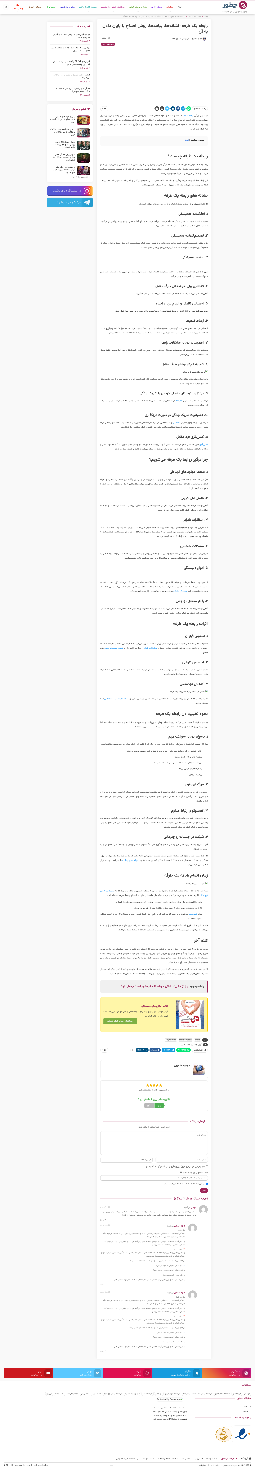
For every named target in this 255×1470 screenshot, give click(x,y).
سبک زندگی (156, 7)
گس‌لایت (193, 914)
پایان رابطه (197, 1044)
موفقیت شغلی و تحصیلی (113, 7)
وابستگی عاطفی (180, 591)
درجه (246, 1406)
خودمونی (247, 1393)
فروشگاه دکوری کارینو (172, 1393)
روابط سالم (188, 115)
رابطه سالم (186, 1044)
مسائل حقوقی (34, 7)
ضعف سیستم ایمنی (113, 648)
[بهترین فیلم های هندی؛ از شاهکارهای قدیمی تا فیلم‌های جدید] (83, 120)
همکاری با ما (198, 1458)
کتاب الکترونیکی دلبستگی (154, 1006)
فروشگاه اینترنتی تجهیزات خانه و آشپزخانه (197, 1393)
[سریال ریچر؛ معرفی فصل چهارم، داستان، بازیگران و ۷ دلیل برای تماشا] (83, 158)
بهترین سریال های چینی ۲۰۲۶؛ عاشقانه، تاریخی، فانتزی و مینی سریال (70, 49)
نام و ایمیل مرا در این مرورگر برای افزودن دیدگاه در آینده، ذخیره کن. (175, 1166)
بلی (159, 1105)
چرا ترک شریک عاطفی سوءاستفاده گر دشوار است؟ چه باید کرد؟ (154, 986)
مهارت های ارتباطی (88, 7)
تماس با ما (185, 1458)
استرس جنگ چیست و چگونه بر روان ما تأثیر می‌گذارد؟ (71, 76)
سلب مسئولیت (149, 1458)
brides (197, 1040)
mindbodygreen (185, 1040)
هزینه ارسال (237, 1393)
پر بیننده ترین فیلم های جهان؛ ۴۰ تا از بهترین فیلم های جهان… (64, 170)
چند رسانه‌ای (17, 9)
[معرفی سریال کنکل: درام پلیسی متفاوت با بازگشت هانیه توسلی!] (83, 145)
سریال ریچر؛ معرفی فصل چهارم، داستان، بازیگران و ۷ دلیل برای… (64, 157)
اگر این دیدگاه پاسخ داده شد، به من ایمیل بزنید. (184, 1184)
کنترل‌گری (203, 444)
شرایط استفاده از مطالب (168, 1458)
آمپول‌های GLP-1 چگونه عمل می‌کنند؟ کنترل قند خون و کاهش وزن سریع (71, 63)
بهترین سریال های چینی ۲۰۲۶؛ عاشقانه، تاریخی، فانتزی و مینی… (62, 132)
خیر (148, 1105)
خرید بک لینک (147, 1393)
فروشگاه (244, 1458)
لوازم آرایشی (85, 1393)
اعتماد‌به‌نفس (120, 699)
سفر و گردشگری (67, 7)
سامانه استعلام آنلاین (222, 1393)
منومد (245, 1411)
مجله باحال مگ (72, 1393)
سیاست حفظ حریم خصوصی (128, 1458)
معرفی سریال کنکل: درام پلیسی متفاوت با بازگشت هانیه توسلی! (73, 90)
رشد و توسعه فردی (138, 7)
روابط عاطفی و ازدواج (108, 44)
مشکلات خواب (150, 648)
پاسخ (102, 1219)
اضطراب (176, 422)
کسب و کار (51, 7)
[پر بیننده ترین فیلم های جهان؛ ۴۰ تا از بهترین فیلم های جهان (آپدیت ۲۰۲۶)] (83, 170)
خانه (180, 7)
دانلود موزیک (96, 1393)
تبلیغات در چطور (228, 1458)
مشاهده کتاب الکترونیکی (120, 1021)
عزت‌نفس (108, 699)
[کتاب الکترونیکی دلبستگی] (190, 1014)
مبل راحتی (158, 1393)
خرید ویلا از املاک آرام (132, 1393)
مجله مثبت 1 (59, 1393)
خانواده (179, 401)
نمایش (186, 140)
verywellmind (171, 1040)
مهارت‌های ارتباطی (130, 860)
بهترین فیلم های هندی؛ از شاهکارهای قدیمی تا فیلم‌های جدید (70, 36)
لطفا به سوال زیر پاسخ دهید (195, 1172)
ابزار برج (49, 1393)
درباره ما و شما (212, 1458)
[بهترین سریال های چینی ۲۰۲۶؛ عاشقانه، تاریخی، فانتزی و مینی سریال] (83, 133)
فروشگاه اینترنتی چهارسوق (113, 1393)
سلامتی (170, 7)
